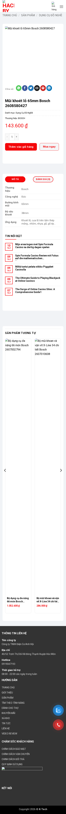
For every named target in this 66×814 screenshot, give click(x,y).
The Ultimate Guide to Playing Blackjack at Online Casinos (37, 279)
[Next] (61, 477)
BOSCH (21, 118)
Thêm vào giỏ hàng (21, 146)
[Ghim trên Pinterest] (43, 88)
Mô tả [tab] (15, 179)
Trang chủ (10, 15)
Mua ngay (49, 146)
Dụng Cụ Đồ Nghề (50, 15)
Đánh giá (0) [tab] (43, 179)
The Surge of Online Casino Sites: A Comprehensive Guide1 (35, 290)
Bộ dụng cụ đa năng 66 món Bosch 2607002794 (18, 600)
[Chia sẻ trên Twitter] (31, 88)
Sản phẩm (28, 15)
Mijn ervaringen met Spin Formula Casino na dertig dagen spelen (34, 246)
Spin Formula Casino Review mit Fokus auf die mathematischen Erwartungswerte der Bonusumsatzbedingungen (37, 257)
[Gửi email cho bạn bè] (37, 88)
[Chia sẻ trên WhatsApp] (18, 88)
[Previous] (5, 477)
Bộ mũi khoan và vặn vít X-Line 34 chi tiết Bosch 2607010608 (48, 600)
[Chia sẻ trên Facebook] (25, 88)
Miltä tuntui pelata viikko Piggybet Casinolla (34, 268)
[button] (54, 6)
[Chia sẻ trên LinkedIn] (49, 88)
